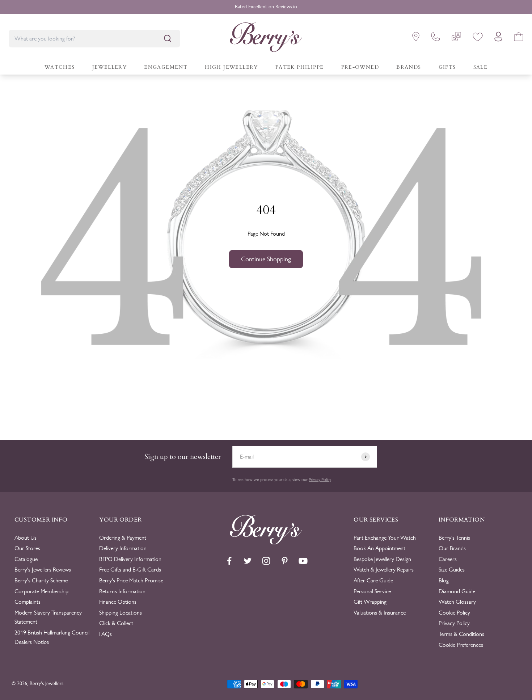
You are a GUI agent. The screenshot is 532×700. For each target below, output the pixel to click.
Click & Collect (116, 623)
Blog (444, 580)
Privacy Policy (320, 479)
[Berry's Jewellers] (266, 542)
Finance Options (117, 601)
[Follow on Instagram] (266, 561)
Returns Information (122, 591)
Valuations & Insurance (380, 612)
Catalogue (26, 559)
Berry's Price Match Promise (131, 580)
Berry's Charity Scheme (41, 580)
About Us (25, 537)
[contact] (435, 38)
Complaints (27, 601)
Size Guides (452, 569)
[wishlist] (478, 38)
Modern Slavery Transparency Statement (48, 617)
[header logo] (266, 38)
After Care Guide (373, 580)
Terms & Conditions (461, 634)
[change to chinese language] (456, 38)
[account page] (498, 38)
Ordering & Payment (122, 537)
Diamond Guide (457, 591)
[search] (167, 38)
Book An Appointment (379, 548)
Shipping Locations (120, 612)
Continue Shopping (266, 259)
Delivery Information (123, 548)
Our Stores (27, 548)
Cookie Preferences (461, 644)
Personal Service (372, 591)
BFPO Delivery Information (130, 559)
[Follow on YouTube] (303, 561)
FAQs (105, 634)
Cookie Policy (454, 612)
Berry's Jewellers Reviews (42, 569)
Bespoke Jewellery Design (382, 559)
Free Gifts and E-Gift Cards (130, 569)
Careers (448, 559)
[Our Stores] (415, 38)
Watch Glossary (457, 601)
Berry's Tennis (454, 537)
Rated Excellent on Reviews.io (266, 7)
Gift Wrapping (370, 601)
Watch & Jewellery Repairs (384, 569)
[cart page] (518, 38)
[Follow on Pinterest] (285, 561)
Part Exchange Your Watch (385, 537)
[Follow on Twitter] (248, 561)
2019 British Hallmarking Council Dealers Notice (51, 637)
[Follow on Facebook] (229, 561)
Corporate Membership (41, 591)
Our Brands (452, 548)
